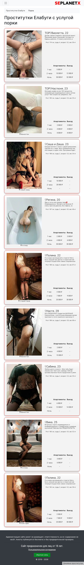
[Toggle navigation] (6, 3)
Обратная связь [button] (42, 555)
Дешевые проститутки (73, 563)
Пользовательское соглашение (42, 549)
